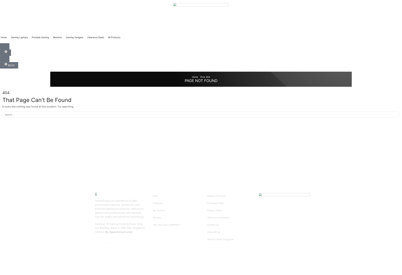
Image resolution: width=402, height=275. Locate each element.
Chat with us (213, 232)
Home (195, 77)
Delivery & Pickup (216, 196)
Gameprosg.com (120, 262)
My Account (159, 210)
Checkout (158, 203)
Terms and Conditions (218, 217)
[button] (4, 46)
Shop (155, 196)
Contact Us (213, 224)
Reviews (157, 217)
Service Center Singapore (220, 239)
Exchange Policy (215, 203)
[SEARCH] (397, 115)
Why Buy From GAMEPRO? (166, 224)
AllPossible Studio (153, 262)
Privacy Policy (214, 210)
